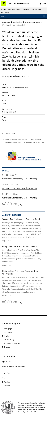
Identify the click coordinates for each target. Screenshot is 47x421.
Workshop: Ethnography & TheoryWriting (19, 178)
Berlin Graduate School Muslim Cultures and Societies (21, 11)
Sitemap (7, 347)
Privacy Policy (9, 340)
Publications (17, 22)
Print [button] (6, 378)
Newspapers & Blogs (32, 22)
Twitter (7, 361)
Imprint (6, 336)
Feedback (7, 382)
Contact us (8, 332)
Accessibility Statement (12, 343)
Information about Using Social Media (14, 366)
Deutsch (7, 385)
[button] (4, 204)
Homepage (6, 22)
